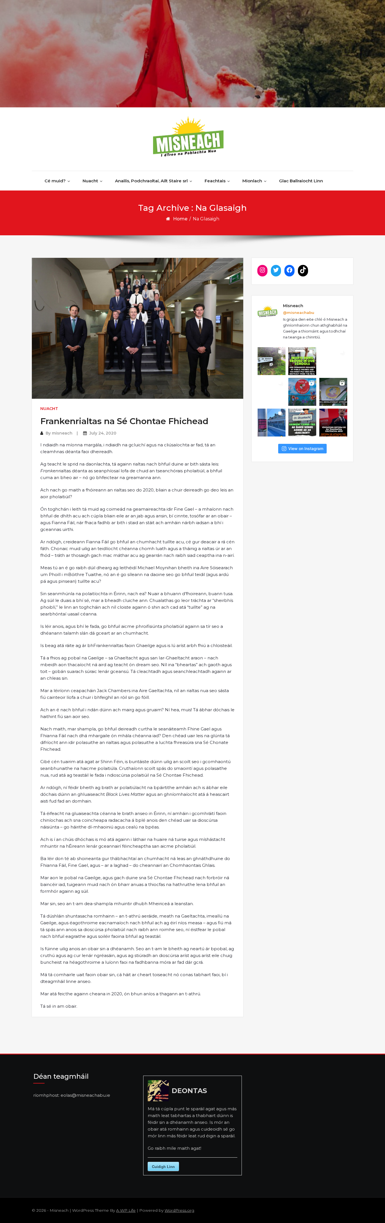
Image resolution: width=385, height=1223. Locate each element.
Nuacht (90, 180)
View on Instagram (305, 448)
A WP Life (126, 1210)
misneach (62, 433)
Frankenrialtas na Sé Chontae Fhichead (124, 421)
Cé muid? (55, 180)
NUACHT (49, 408)
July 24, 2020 (102, 433)
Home (180, 218)
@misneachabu (298, 312)
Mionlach (252, 180)
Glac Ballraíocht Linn (301, 180)
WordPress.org (179, 1210)
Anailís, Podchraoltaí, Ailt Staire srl (151, 180)
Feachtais (215, 180)
